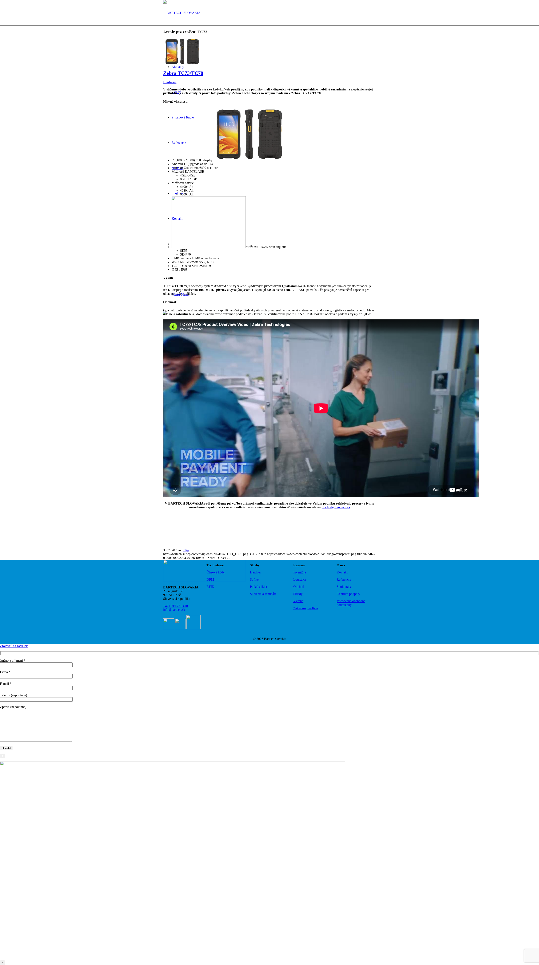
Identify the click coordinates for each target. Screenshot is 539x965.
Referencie (344, 579)
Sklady (298, 594)
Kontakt (342, 572)
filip (186, 550)
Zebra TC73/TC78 (183, 73)
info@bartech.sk (174, 609)
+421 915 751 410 (175, 606)
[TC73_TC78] (182, 64)
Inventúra (299, 572)
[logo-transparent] (182, 13)
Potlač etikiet (258, 586)
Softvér (255, 579)
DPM (210, 579)
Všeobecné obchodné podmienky (351, 603)
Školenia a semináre (263, 594)
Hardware (169, 82)
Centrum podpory (348, 594)
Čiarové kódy (216, 572)
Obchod (298, 586)
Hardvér (255, 572)
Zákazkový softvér (305, 608)
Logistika (299, 579)
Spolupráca (344, 586)
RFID (210, 586)
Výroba (298, 601)
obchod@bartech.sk (336, 507)
